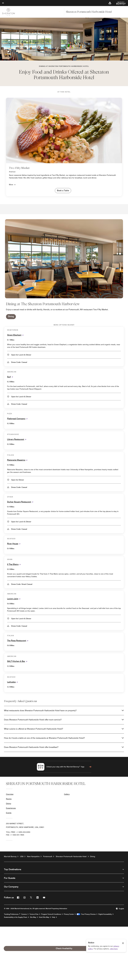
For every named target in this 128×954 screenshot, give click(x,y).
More (11, 185)
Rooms (9, 799)
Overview (9, 794)
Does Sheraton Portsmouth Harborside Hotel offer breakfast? (31, 747)
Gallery (67, 794)
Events (8, 813)
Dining (11, 316)
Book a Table (63, 190)
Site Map (33, 917)
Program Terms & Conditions (51, 914)
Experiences (11, 808)
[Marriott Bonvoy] (119, 3)
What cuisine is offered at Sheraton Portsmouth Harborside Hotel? (33, 729)
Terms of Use (34, 914)
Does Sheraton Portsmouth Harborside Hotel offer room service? (33, 719)
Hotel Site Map (44, 917)
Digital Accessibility (105, 914)
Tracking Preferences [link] (11, 914)
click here (114, 949)
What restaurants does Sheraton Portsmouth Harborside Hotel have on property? (40, 710)
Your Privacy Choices (88, 914)
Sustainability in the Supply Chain (15, 917)
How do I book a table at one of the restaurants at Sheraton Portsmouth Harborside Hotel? (44, 738)
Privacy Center (69, 914)
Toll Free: (18, 832)
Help (53, 917)
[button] (109, 3)
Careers (24, 914)
